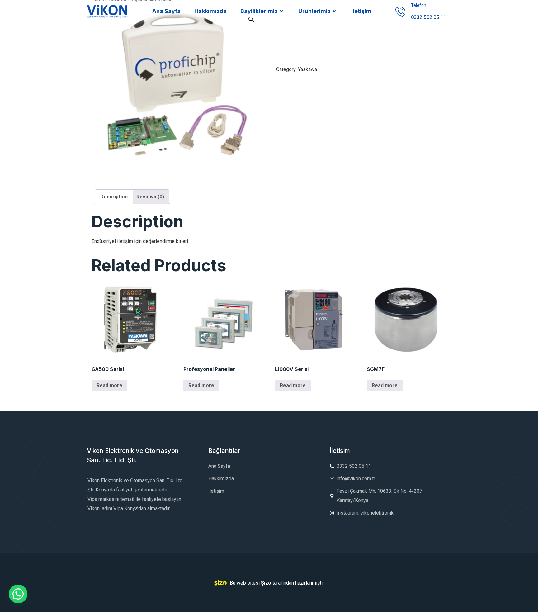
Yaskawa (307, 69)
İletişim (361, 11)
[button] (18, 594)
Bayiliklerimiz (259, 11)
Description (114, 197)
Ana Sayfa (166, 11)
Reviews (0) (150, 197)
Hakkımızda (210, 11)
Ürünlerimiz (314, 11)
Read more (109, 385)
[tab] (114, 196)
